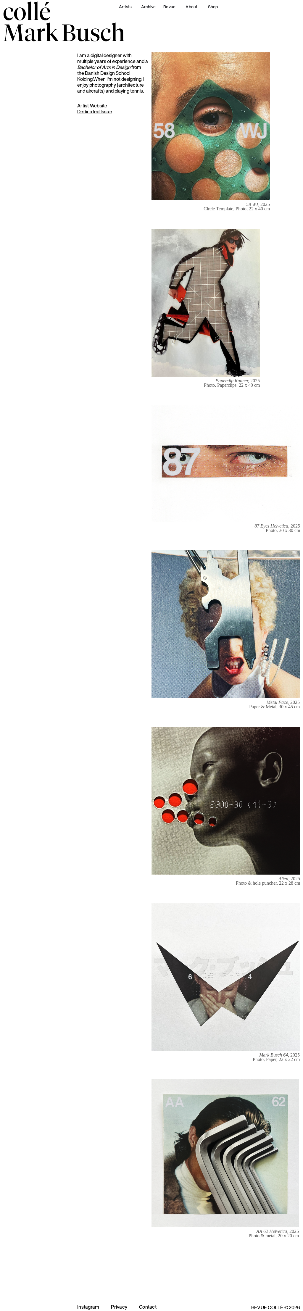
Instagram (88, 1307)
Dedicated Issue (94, 112)
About (191, 7)
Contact (148, 1307)
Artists (125, 7)
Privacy (119, 1307)
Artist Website (92, 106)
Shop (213, 7)
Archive (148, 7)
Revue (169, 7)
